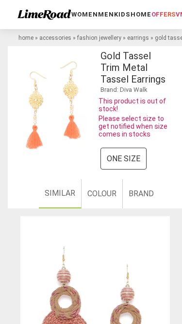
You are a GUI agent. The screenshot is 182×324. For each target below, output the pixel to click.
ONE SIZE (123, 158)
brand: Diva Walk (124, 89)
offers (163, 14)
